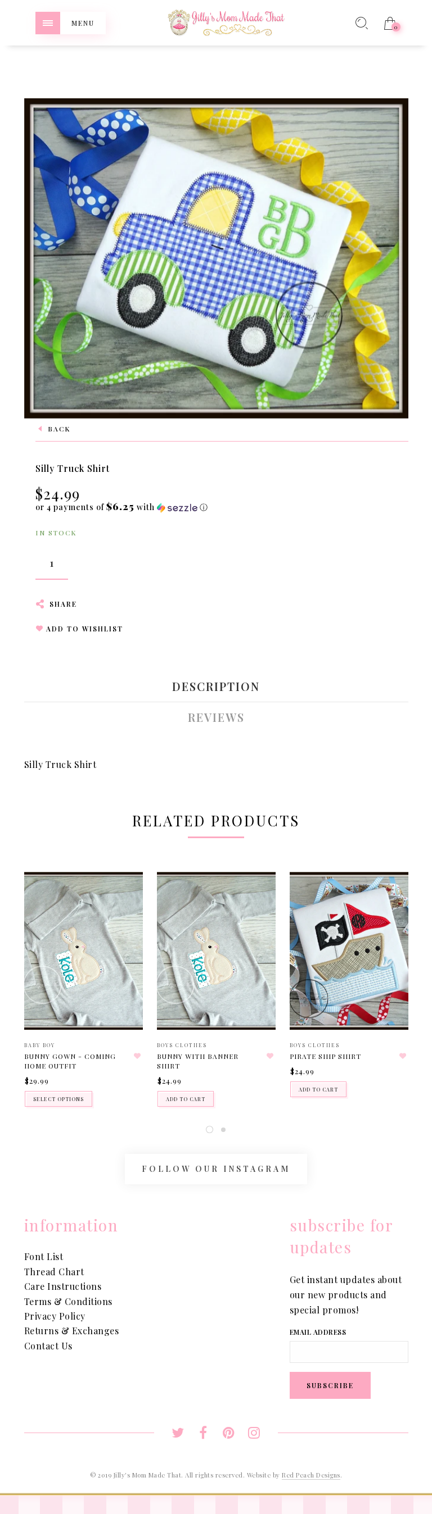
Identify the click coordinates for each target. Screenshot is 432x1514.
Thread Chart (54, 1271)
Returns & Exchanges (71, 1330)
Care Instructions (63, 1286)
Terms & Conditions (68, 1301)
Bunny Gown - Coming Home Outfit (70, 1061)
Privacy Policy (55, 1316)
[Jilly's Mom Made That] (226, 22)
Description (216, 686)
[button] (121, 507)
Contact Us (48, 1346)
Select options (58, 1098)
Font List (44, 1256)
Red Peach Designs (311, 1475)
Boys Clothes (182, 1045)
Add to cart (185, 1098)
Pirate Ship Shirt (325, 1056)
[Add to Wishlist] (137, 1056)
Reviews (216, 717)
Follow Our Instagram (216, 1168)
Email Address (318, 1331)
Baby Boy (39, 1045)
